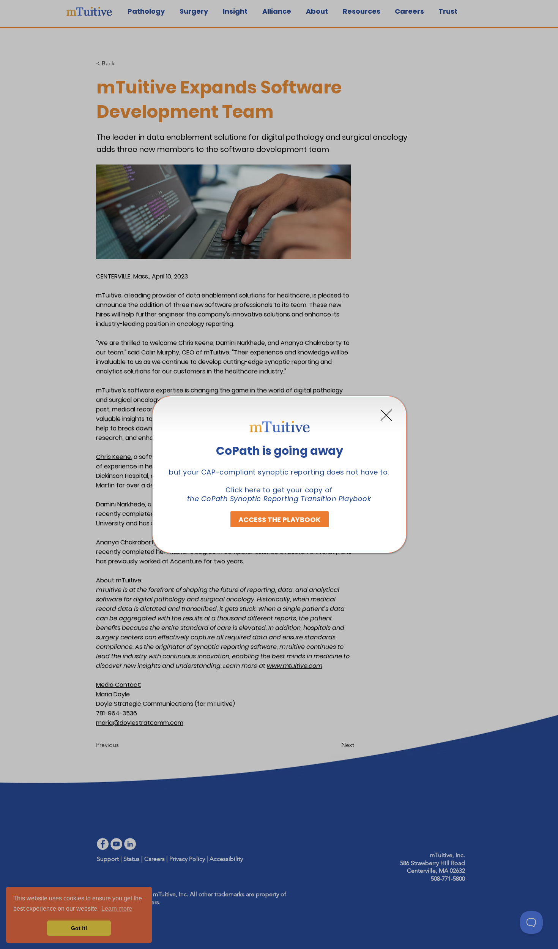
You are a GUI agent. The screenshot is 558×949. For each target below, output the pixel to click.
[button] (386, 415)
